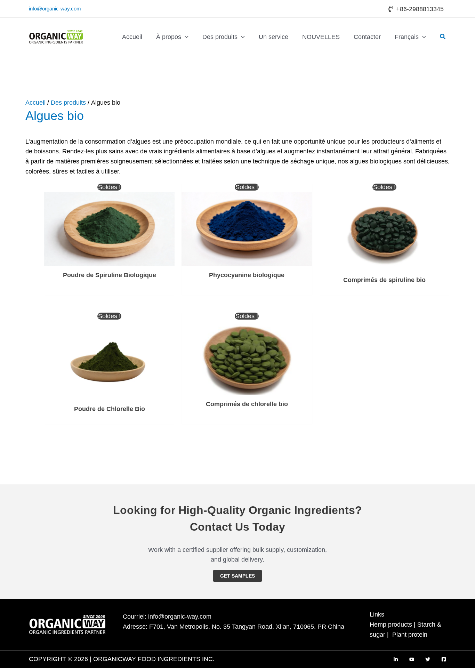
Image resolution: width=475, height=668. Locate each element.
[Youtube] (411, 659)
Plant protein (409, 634)
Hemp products (391, 624)
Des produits (68, 102)
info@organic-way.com (55, 8)
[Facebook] (443, 659)
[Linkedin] (395, 659)
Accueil (35, 102)
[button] (184, 36)
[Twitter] (427, 659)
